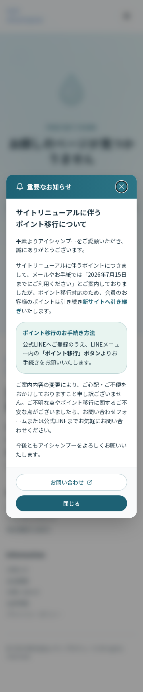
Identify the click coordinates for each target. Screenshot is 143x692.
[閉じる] (121, 186)
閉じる (71, 503)
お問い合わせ (67, 482)
